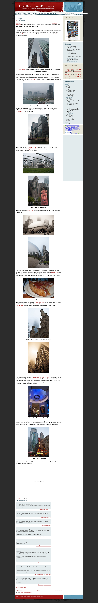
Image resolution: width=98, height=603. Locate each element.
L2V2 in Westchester (71, 53)
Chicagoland (58, 33)
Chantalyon (41, 509)
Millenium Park (32, 147)
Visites (67, 74)
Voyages (37, 13)
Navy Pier (33, 79)
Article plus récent (19, 590)
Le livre (23, 13)
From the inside (70, 69)
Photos (43, 13)
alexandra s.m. (40, 536)
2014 (67, 83)
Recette (74, 72)
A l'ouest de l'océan (71, 50)
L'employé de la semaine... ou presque (73, 106)
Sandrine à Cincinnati (71, 58)
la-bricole (40, 562)
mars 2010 (69, 116)
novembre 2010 (70, 91)
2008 (67, 122)
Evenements (78, 67)
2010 (67, 89)
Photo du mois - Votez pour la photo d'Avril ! (73, 110)
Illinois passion (70, 52)
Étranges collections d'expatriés (73, 108)
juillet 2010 (69, 96)
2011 (67, 87)
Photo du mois (77, 71)
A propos (55, 13)
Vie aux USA (30, 13)
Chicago (19, 18)
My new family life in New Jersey (74, 49)
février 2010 (69, 118)
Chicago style (54, 272)
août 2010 (69, 95)
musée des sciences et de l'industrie (40, 377)
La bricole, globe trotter (72, 47)
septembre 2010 (70, 94)
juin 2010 (69, 98)
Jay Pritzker (31, 149)
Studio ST (21, 596)
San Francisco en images (72, 103)
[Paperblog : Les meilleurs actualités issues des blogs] (69, 133)
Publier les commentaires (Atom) (27, 592)
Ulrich (42, 517)
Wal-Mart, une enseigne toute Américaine (73, 112)
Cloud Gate (30, 210)
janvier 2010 (69, 119)
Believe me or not (69, 67)
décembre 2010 (70, 90)
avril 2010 (69, 115)
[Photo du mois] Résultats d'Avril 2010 (73, 101)
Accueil (17, 13)
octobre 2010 (70, 93)
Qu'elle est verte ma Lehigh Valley (74, 56)
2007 (67, 123)
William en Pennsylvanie (72, 60)
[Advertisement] (34, 588)
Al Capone (54, 23)
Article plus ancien (58, 590)
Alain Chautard (40, 546)
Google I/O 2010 (70, 104)
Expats (49, 13)
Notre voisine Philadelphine (73, 55)
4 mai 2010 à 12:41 (47, 517)
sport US (70, 76)
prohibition (18, 24)
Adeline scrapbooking (71, 46)
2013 (67, 85)
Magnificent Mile (40, 302)
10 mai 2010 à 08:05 (47, 574)
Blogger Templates (27, 596)
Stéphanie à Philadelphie (72, 59)
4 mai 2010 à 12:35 (47, 509)
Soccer (78, 72)
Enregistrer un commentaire (21, 587)
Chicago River (19, 111)
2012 (67, 86)
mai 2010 (69, 99)
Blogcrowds (34, 596)
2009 (67, 120)
